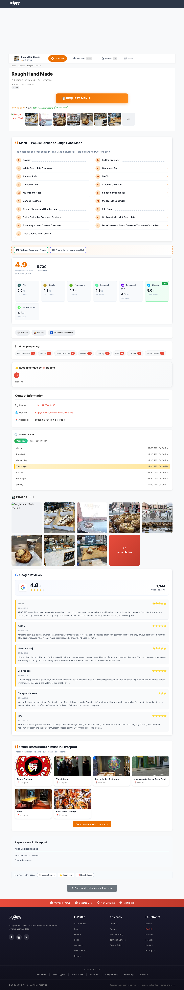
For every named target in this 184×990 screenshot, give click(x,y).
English (148, 929)
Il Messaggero (59, 974)
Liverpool (21, 66)
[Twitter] (26, 937)
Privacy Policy (116, 934)
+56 (128, 119)
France (77, 934)
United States (80, 950)
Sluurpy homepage (23, 860)
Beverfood (94, 974)
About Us (114, 923)
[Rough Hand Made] (18, 119)
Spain (76, 940)
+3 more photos (124, 550)
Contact (113, 929)
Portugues (150, 950)
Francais (149, 940)
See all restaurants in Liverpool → (92, 824)
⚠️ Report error (66, 875)
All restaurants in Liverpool (27, 855)
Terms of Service (118, 940)
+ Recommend (61, 108)
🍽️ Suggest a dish (46, 875)
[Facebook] (11, 937)
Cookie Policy (116, 945)
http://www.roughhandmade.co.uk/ (54, 412)
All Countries (80, 923)
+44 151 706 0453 (45, 405)
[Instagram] (19, 937)
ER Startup (129, 974)
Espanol (149, 934)
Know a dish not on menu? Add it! (70, 250)
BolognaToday (111, 974)
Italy (76, 929)
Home (14, 66)
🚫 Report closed (84, 875)
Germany (78, 945)
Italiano (148, 923)
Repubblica (41, 974)
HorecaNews (77, 974)
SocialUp (144, 974)
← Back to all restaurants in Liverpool (92, 888)
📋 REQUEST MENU (76, 98)
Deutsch (149, 945)
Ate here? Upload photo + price (33, 250)
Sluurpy (77, 956)
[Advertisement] (92, 31)
